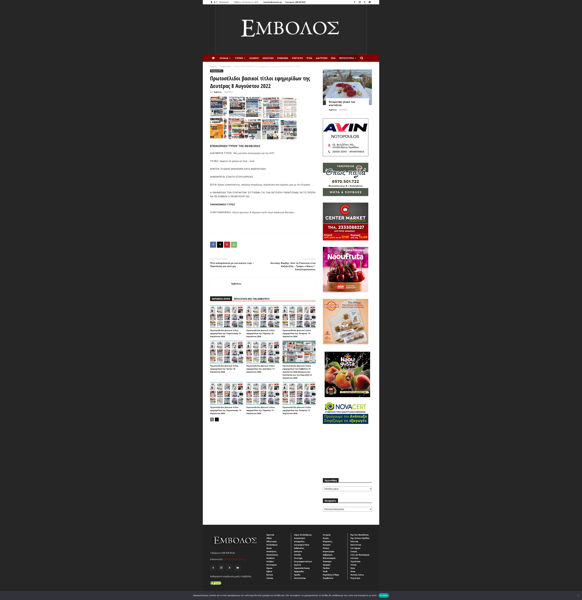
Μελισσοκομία (329, 558)
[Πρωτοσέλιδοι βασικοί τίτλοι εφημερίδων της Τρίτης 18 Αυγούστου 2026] (226, 352)
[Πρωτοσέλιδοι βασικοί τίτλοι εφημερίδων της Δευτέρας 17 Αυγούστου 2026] (262, 352)
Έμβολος (218, 92)
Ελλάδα (224, 58)
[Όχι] (578, 595)
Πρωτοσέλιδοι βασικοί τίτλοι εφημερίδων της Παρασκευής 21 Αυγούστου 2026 (225, 333)
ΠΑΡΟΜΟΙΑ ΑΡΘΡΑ (221, 299)
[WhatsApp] (234, 245)
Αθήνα (269, 538)
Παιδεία (326, 568)
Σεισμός (353, 551)
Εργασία (297, 564)
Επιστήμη (298, 558)
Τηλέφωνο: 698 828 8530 (295, 2)
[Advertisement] (262, 222)
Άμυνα (269, 548)
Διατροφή (321, 58)
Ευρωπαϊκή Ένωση (302, 568)
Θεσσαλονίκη (300, 578)
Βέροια (269, 568)
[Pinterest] (227, 245)
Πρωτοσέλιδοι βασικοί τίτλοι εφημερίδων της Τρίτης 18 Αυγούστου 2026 (224, 369)
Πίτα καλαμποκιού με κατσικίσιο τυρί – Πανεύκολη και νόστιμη (232, 265)
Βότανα (269, 574)
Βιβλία (269, 571)
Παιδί (325, 571)
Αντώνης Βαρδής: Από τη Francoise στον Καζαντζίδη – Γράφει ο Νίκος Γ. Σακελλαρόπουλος (293, 266)
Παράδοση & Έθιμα (331, 574)
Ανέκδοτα (270, 558)
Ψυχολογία (355, 578)
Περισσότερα (346, 58)
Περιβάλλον (328, 578)
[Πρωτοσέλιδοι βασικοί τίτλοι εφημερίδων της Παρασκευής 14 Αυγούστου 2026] (226, 393)
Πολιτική (354, 541)
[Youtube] (369, 2)
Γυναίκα (269, 578)
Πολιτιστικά (355, 544)
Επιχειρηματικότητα (303, 561)
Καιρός (326, 538)
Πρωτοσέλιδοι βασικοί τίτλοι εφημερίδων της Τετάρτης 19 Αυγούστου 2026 (297, 333)
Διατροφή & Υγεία (301, 544)
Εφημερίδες (225, 66)
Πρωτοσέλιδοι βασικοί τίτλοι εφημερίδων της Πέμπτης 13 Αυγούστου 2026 (260, 410)
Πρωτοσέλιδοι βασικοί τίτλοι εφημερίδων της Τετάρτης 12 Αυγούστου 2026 (297, 410)
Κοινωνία (282, 58)
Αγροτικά (270, 534)
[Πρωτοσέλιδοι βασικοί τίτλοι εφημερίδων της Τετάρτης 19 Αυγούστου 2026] (299, 316)
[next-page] (217, 419)
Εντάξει (384, 595)
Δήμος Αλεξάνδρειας (303, 534)
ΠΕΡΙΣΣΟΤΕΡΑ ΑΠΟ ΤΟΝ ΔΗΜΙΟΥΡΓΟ (251, 299)
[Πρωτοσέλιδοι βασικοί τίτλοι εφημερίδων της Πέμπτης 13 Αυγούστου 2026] (262, 393)
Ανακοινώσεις (272, 554)
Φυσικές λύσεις (357, 574)
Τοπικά (239, 58)
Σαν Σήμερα (355, 548)
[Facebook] (354, 2)
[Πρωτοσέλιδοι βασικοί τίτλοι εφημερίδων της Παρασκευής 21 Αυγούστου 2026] (226, 316)
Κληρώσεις (327, 541)
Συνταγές (297, 58)
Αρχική (213, 66)
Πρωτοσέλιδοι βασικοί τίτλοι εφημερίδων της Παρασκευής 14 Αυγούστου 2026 (225, 410)
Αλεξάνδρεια (272, 544)
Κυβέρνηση (327, 554)
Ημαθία (297, 574)
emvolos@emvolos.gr (272, 2)
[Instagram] (359, 2)
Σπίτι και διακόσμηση (359, 554)
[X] (364, 2)
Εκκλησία (298, 551)
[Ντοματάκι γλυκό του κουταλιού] (347, 87)
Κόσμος (254, 58)
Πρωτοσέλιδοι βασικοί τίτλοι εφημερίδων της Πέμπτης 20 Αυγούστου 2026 (260, 333)
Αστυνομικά (271, 564)
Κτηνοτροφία (328, 551)
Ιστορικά (327, 534)
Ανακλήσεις (271, 551)
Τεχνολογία (355, 561)
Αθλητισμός (271, 541)
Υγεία (309, 58)
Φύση (352, 571)
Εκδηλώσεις (299, 548)
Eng (333, 58)
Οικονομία (327, 561)
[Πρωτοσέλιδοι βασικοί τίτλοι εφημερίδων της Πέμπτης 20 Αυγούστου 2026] (262, 316)
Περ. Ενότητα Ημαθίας (360, 538)
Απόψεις (270, 561)
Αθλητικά (268, 58)
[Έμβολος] (291, 29)
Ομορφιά (326, 564)
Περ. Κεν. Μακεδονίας (359, 534)
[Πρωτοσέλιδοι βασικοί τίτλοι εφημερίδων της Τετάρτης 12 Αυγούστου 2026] (299, 393)
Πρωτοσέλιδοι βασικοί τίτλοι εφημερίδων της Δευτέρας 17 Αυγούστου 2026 (260, 369)
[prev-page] (212, 419)
